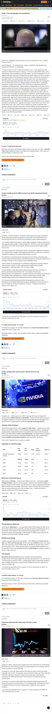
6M (10, 127)
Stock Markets (28, 5)
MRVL (42, 421)
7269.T (15, 104)
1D (3, 127)
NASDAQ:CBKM (18, 666)
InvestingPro (12, 681)
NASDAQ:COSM (25, 235)
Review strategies (21, 120)
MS (35, 82)
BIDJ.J (18, 86)
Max (18, 127)
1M (8, 127)
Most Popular (9, 5)
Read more (40, 437)
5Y (15, 127)
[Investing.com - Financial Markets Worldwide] (8, 2)
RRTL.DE (4, 108)
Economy (46, 5)
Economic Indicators (38, 5)
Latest (2, 5)
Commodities (20, 5)
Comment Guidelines (6, 187)
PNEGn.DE (30, 81)
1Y (13, 127)
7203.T (44, 102)
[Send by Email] (14, 165)
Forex (14, 5)
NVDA (21, 430)
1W (6, 127)
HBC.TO (16, 70)
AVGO (4, 466)
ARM (4, 459)
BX (45, 99)
